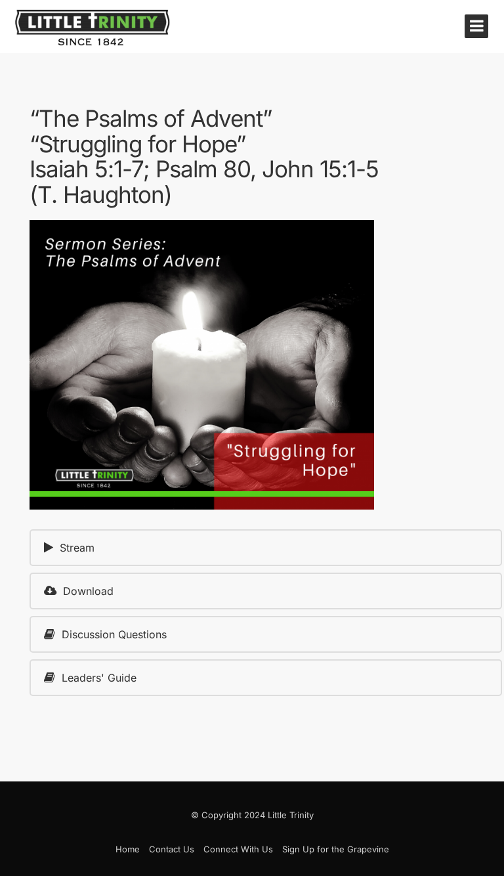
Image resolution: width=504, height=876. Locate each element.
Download (88, 591)
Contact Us (171, 849)
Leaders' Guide (99, 677)
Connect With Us (238, 849)
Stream (77, 547)
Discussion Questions (114, 634)
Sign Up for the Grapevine (335, 849)
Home (128, 849)
